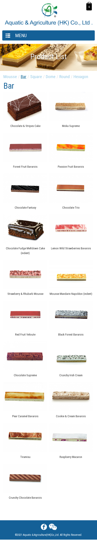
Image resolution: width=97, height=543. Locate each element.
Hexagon (81, 76)
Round (64, 76)
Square (36, 76)
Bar (23, 76)
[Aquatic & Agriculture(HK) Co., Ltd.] (48, 25)
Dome (50, 76)
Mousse (10, 76)
